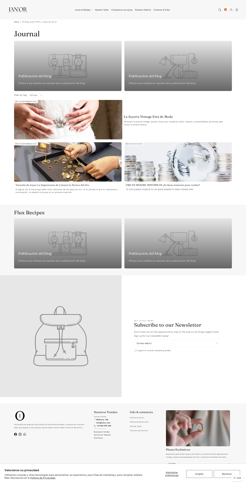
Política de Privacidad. (43, 477)
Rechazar (227, 473)
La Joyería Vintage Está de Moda (148, 117)
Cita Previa (98, 438)
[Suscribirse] (217, 343)
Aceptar (199, 473)
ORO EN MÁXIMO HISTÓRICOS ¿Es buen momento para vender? (163, 185)
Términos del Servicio (139, 431)
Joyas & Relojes (82, 10)
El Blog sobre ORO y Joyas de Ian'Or (39, 22)
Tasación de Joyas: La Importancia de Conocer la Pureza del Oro (52, 185)
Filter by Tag (20, 95)
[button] (220, 10)
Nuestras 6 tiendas (102, 432)
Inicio (16, 22)
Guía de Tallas (136, 426)
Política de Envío (137, 418)
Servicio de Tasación (102, 435)
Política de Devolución (139, 422)
